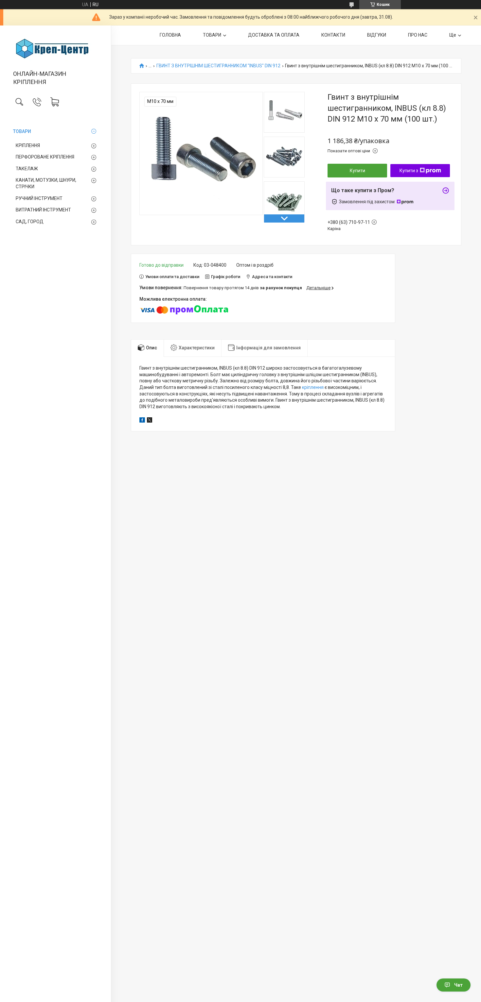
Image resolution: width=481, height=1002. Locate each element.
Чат (458, 985)
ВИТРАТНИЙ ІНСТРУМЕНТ (43, 209)
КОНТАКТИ (333, 35)
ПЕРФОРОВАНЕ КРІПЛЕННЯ (45, 156)
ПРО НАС (417, 35)
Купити (357, 170)
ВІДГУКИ (376, 35)
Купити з (409, 170)
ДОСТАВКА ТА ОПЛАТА (273, 35)
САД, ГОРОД (30, 221)
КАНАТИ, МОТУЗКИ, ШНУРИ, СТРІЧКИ (46, 183)
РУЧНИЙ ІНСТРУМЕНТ (39, 198)
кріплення (313, 387)
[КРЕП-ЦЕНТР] (55, 48)
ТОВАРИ (22, 131)
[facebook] (142, 421)
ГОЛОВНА (170, 35)
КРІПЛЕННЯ (28, 145)
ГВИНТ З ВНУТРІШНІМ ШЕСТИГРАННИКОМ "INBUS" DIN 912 (218, 65)
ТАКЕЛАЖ (27, 168)
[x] (149, 421)
